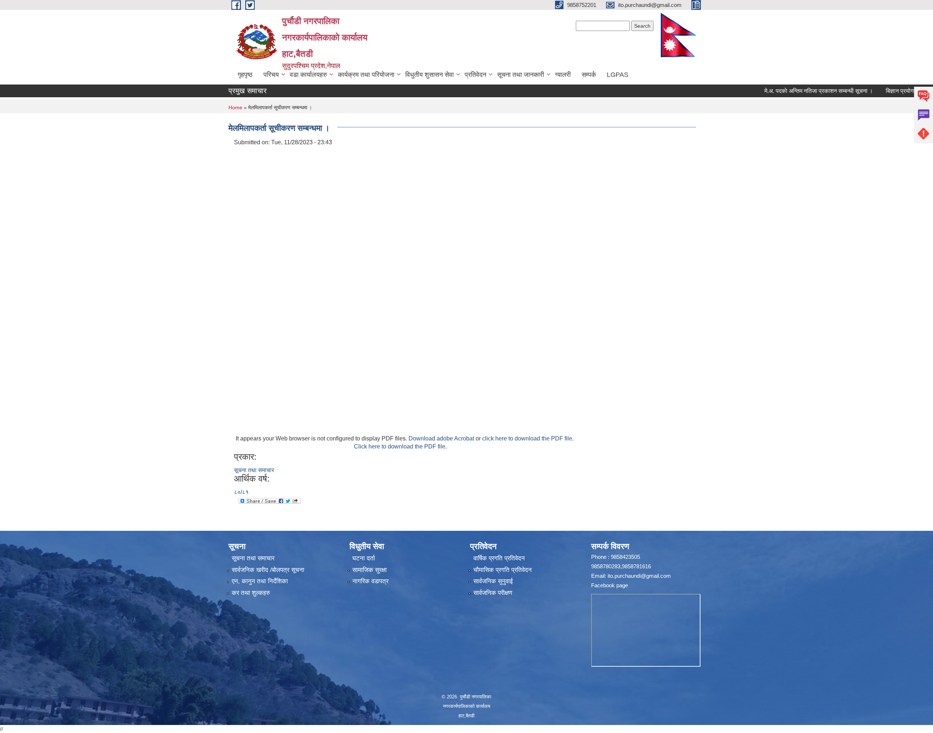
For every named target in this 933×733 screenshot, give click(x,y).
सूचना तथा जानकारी (520, 74)
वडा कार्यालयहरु (308, 74)
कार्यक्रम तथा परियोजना (366, 74)
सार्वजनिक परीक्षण (492, 592)
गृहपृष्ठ (245, 74)
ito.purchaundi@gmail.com (639, 576)
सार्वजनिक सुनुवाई (493, 581)
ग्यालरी (563, 74)
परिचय (271, 74)
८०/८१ (241, 492)
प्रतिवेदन (475, 74)
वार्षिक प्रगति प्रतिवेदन (499, 558)
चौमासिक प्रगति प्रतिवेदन (502, 570)
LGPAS (617, 74)
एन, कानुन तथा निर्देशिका (260, 581)
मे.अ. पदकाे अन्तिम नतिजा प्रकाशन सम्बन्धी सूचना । (797, 91)
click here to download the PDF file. (528, 438)
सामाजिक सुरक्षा (369, 570)
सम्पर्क (589, 74)
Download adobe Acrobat (442, 438)
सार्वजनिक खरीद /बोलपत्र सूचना (268, 570)
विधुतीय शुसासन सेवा (429, 74)
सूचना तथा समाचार (254, 470)
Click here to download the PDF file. (400, 446)
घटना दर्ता (363, 558)
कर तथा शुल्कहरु (251, 592)
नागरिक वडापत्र (370, 581)
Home (235, 107)
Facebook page (609, 585)
